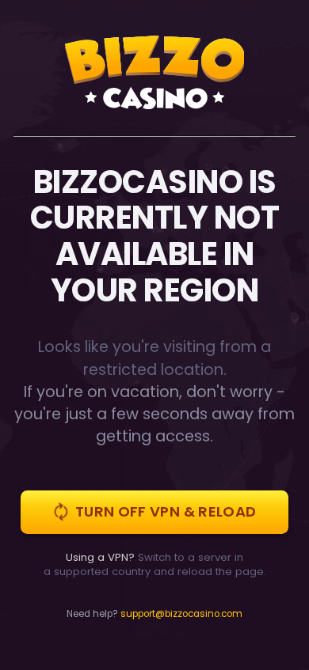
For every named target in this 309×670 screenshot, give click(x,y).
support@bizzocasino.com (181, 614)
